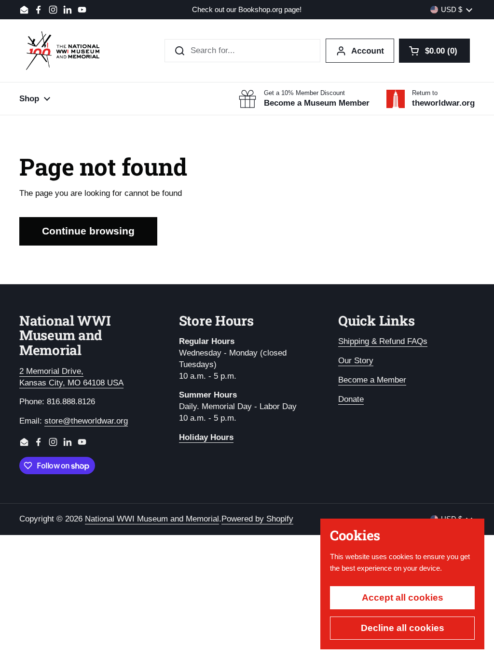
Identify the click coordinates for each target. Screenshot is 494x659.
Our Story (355, 360)
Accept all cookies (402, 597)
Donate (351, 399)
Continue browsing (88, 231)
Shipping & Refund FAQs (382, 341)
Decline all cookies (402, 628)
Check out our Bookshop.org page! (247, 10)
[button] (434, 51)
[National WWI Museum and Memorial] (62, 50)
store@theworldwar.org (86, 421)
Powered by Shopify (257, 518)
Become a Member (372, 379)
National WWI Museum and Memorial (152, 518)
